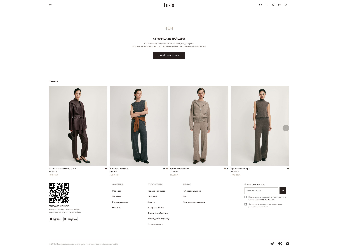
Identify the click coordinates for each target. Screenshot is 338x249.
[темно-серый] (164, 168)
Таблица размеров (192, 191)
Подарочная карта (156, 191)
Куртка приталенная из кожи (62, 168)
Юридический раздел (158, 213)
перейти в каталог (169, 55)
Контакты (116, 207)
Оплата (151, 202)
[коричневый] (288, 168)
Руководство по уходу (158, 218)
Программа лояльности (194, 202)
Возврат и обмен (156, 207)
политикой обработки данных (261, 199)
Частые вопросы (155, 224)
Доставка (152, 196)
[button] (52, 128)
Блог (185, 196)
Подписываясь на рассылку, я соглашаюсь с (267, 198)
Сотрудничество (120, 202)
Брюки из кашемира (119, 168)
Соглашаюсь (253, 204)
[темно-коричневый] (106, 168)
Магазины (116, 196)
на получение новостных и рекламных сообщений (265, 205)
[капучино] (167, 168)
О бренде (116, 191)
